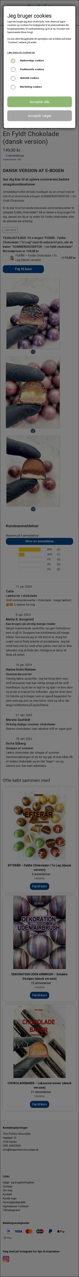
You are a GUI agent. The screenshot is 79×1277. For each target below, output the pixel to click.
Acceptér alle (39, 102)
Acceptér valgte (39, 116)
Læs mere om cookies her (21, 52)
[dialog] (39, 638)
